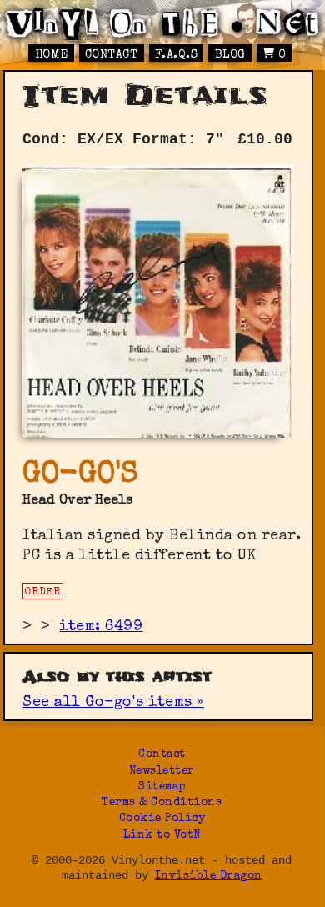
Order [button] (43, 592)
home (51, 55)
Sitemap (162, 787)
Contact (111, 55)
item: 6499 (100, 626)
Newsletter (162, 771)
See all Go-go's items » (113, 702)
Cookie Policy (162, 819)
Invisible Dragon (208, 876)
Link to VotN (162, 835)
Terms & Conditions (162, 803)
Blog (230, 55)
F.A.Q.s (176, 55)
